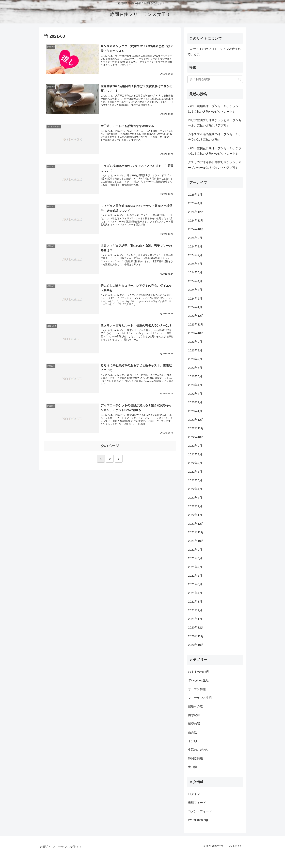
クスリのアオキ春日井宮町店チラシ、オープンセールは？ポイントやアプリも (214, 165)
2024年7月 (195, 255)
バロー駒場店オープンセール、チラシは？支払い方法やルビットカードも (213, 108)
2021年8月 (195, 558)
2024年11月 (196, 220)
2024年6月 (195, 263)
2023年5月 (195, 376)
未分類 (192, 741)
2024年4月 (195, 281)
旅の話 (192, 732)
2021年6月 (195, 575)
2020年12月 (196, 627)
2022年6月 (195, 471)
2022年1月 (195, 515)
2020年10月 (196, 645)
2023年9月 (195, 341)
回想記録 (194, 715)
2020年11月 (196, 636)
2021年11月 (196, 532)
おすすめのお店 (198, 671)
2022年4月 (195, 489)
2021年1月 (195, 619)
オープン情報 (197, 689)
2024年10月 (196, 229)
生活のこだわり (198, 749)
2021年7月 (195, 566)
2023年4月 (195, 385)
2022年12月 (196, 419)
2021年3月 (195, 601)
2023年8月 (195, 350)
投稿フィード (197, 802)
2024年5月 (195, 272)
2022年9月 (195, 445)
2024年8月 (195, 246)
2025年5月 (195, 194)
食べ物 (192, 767)
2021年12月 (196, 523)
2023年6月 (195, 367)
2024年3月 (195, 289)
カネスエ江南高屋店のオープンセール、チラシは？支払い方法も (214, 137)
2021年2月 (195, 610)
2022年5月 (195, 480)
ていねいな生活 (198, 680)
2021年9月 (195, 549)
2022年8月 (195, 454)
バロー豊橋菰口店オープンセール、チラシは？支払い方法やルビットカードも (214, 151)
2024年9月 (195, 237)
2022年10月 (196, 437)
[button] (239, 79)
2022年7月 (195, 463)
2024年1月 (195, 307)
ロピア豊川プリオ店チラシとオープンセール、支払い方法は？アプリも (214, 123)
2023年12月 (196, 315)
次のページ (110, 446)
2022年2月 (195, 506)
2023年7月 (195, 359)
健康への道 (195, 706)
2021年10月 (196, 541)
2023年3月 (195, 393)
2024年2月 (195, 298)
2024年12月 (196, 211)
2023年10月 (196, 333)
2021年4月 (195, 592)
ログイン (194, 793)
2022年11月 (196, 428)
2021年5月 (195, 584)
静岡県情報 (195, 758)
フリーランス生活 (200, 697)
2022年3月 (195, 497)
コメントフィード (200, 811)
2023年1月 (195, 411)
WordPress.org (198, 820)
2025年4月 (195, 203)
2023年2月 (195, 402)
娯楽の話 (194, 723)
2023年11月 (196, 324)
